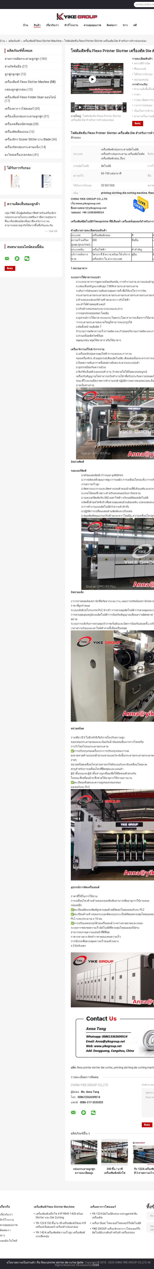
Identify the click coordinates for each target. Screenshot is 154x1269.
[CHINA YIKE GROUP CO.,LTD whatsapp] (19, 258)
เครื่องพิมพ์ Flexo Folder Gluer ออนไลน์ (30, 97)
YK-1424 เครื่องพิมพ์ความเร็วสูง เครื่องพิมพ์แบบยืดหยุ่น (60, 1234)
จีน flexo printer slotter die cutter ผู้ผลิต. (61, 1262)
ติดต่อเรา (112, 25)
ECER (96, 1265)
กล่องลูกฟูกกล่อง (16, 89)
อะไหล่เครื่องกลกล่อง (19, 155)
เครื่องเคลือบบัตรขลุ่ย (18, 124)
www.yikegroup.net (88, 203)
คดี (135, 25)
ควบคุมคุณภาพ (92, 25)
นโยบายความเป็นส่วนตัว (21, 1262)
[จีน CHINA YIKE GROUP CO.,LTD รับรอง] (15, 181)
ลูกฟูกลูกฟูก (12, 74)
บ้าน (25, 25)
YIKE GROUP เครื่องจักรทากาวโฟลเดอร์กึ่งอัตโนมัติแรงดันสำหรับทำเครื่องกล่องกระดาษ (116, 1231)
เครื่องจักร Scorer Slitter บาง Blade (28, 139)
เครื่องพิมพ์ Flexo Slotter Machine (42, 40)
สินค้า (37, 25)
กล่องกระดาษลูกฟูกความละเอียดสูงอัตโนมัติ (84, 1171)
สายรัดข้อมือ (13, 66)
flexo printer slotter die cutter (95, 1067)
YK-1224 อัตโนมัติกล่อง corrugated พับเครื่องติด (114, 1215)
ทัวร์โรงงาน (71, 25)
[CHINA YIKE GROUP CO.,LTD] (77, 16)
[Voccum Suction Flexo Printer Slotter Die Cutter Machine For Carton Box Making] (92, 79)
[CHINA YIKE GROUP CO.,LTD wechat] (29, 258)
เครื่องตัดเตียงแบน (16, 131)
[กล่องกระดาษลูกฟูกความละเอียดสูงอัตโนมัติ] (84, 1152)
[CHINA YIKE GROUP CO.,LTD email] (9, 258)
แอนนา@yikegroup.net (92, 207)
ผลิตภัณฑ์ (14, 40)
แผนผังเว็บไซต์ (8, 1240)
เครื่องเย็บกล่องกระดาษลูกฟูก (24, 116)
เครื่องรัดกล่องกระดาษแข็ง (22, 147)
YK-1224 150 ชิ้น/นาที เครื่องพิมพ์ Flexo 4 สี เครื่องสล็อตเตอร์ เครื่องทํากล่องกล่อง (61, 1225)
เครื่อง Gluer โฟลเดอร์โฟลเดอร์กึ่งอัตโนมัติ (116, 1223)
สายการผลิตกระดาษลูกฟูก (22, 59)
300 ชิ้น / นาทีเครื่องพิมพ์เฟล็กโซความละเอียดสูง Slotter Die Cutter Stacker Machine (114, 1171)
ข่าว (125, 25)
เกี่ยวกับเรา (52, 25)
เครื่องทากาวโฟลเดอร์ (19, 108)
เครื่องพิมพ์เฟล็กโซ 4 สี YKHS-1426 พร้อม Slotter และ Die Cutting (59, 1215)
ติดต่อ (138, 123)
